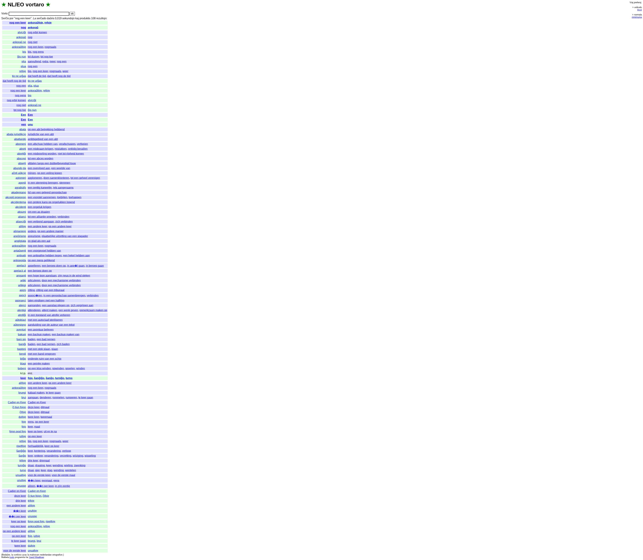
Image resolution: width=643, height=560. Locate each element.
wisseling (90, 455)
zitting (31, 290)
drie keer (33, 460)
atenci (22, 305)
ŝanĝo (50, 378)
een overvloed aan (39, 168)
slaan (54, 349)
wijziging (78, 455)
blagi (23, 363)
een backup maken (39, 334)
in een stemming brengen (43, 182)
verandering (54, 450)
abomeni (21, 144)
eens (31, 421)
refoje (48, 22)
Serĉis (5, 18)
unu (30, 124)
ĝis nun (21, 56)
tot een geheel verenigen (85, 177)
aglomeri (21, 177)
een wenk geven (68, 310)
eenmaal (47, 480)
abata (22, 129)
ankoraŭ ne (19, 42)
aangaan (33, 397)
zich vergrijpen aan (82, 305)
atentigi (21, 310)
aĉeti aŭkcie (19, 173)
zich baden (63, 344)
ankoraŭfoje (35, 22)
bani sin (21, 339)
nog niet (32, 42)
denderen (45, 397)
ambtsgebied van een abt (43, 139)
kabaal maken (36, 392)
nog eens (38, 51)
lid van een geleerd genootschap (47, 192)
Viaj (631, 2)
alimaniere (19, 231)
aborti (22, 148)
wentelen (70, 470)
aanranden (34, 305)
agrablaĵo (20, 187)
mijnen (32, 173)
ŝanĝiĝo (39, 378)
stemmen (64, 182)
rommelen (58, 397)
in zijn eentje (62, 486)
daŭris (50, 18)
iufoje (22, 436)
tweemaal (46, 416)
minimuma (637, 17)
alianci (22, 216)
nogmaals (50, 46)
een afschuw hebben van (43, 144)
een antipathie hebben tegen (45, 255)
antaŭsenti (20, 250)
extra (45, 61)
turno (69, 378)
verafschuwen (67, 144)
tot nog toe (47, 56)
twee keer (33, 416)
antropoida (19, 260)
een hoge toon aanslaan (42, 275)
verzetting (65, 455)
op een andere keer (60, 226)
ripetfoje (21, 446)
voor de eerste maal (63, 475)
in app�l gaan (76, 265)
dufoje (22, 416)
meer (52, 61)
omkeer (38, 455)
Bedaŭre (6, 554)
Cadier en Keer (17, 402)
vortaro (35, 5)
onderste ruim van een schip (44, 358)
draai (31, 465)
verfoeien (82, 144)
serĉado (41, 18)
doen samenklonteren (56, 177)
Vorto (4, 13)
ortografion (57, 554)
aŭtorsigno (19, 324)
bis (24, 51)
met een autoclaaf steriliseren (45, 319)
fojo (30, 378)
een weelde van (60, 168)
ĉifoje (23, 412)
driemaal (44, 460)
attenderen (34, 310)
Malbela (5, 557)
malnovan (34, 554)
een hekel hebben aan (76, 255)
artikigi (22, 285)
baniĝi (22, 344)
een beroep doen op (54, 265)
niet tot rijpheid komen (71, 153)
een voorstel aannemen (42, 197)
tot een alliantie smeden (42, 216)
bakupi (22, 334)
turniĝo (59, 378)
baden (31, 339)
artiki (23, 280)
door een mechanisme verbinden (61, 280)
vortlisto (17, 554)
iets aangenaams (63, 187)
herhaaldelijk (35, 446)
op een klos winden (39, 368)
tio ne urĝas (19, 76)
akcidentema (18, 202)
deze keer (33, 407)
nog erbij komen (37, 32)
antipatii (21, 255)
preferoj (637, 2)
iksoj (639, 10)
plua (23, 66)
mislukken (61, 148)
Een (23, 114)
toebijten (62, 197)
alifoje (22, 226)
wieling (68, 465)
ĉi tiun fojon (19, 407)
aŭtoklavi (20, 319)
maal (37, 426)
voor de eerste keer (39, 475)
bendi (22, 353)
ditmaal (45, 407)
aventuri (21, 329)
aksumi (21, 211)
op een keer (42, 421)
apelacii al (20, 270)
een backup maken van (65, 334)
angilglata (20, 241)
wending (58, 465)
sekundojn (68, 18)
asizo (23, 290)
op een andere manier (50, 231)
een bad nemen (46, 339)
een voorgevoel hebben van (44, 250)
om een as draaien (39, 211)
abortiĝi (21, 153)
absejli (22, 163)
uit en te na (50, 431)
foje (24, 421)
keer (23, 378)
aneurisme (34, 236)
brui (23, 397)
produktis (85, 18)
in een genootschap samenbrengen (64, 295)
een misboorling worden (42, 153)
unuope (21, 485)
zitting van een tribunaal (50, 290)
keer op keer (35, 431)
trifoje (22, 460)
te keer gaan (53, 392)
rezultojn (101, 18)
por (11, 18)
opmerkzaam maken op (93, 310)
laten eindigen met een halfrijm (46, 300)
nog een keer (17, 22)
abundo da (19, 168)
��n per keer (45, 486)
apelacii (21, 265)
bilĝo (23, 358)
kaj (77, 18)
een (23, 124)
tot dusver (33, 56)
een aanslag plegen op (55, 305)
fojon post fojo (17, 431)
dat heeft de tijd (37, 76)
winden (80, 368)
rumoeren (71, 397)
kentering (39, 450)
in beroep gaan (95, 265)
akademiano (18, 192)
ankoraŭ (33, 27)
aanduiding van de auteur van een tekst (51, 324)
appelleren (34, 265)
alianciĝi (21, 221)
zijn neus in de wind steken (74, 275)
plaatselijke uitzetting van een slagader (65, 236)
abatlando (20, 139)
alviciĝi (22, 32)
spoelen (70, 368)
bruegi (22, 392)
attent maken (49, 310)
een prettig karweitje (40, 187)
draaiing (40, 465)
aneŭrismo (19, 236)
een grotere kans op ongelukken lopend (51, 202)
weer (65, 71)
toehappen (75, 197)
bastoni (21, 349)
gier (37, 470)
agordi (22, 182)
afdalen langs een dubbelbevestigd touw (52, 163)
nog (23, 27)
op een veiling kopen (49, 173)
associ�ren (35, 295)
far (27, 557)
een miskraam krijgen (40, 148)
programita (20, 557)
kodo (12, 557)
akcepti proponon (15, 197)
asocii (22, 295)
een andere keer (37, 226)
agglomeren (35, 177)
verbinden (63, 216)
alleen (31, 486)
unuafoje (21, 475)
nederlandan (46, 554)
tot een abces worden (40, 158)
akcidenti (20, 207)
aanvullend (34, 61)
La (34, 18)
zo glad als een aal (39, 241)
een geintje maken (39, 363)
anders (32, 231)
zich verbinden (64, 221)
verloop (66, 450)
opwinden (58, 368)
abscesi (21, 158)
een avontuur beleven (41, 329)
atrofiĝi (22, 315)
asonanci (20, 300)
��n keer (34, 480)
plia (24, 61)
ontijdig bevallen (78, 148)
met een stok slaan (39, 349)
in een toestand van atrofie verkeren (49, 315)
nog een (61, 61)
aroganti (21, 275)
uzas (24, 554)
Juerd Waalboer (36, 557)
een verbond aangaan (41, 221)
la (12, 554)
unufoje (21, 480)
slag (49, 470)
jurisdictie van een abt (41, 134)
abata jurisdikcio (16, 134)
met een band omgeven (42, 353)
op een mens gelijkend (41, 260)
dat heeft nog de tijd (58, 76)
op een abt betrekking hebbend (46, 129)
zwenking (79, 465)
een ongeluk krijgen (39, 207)
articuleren (34, 280)
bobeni (22, 368)
